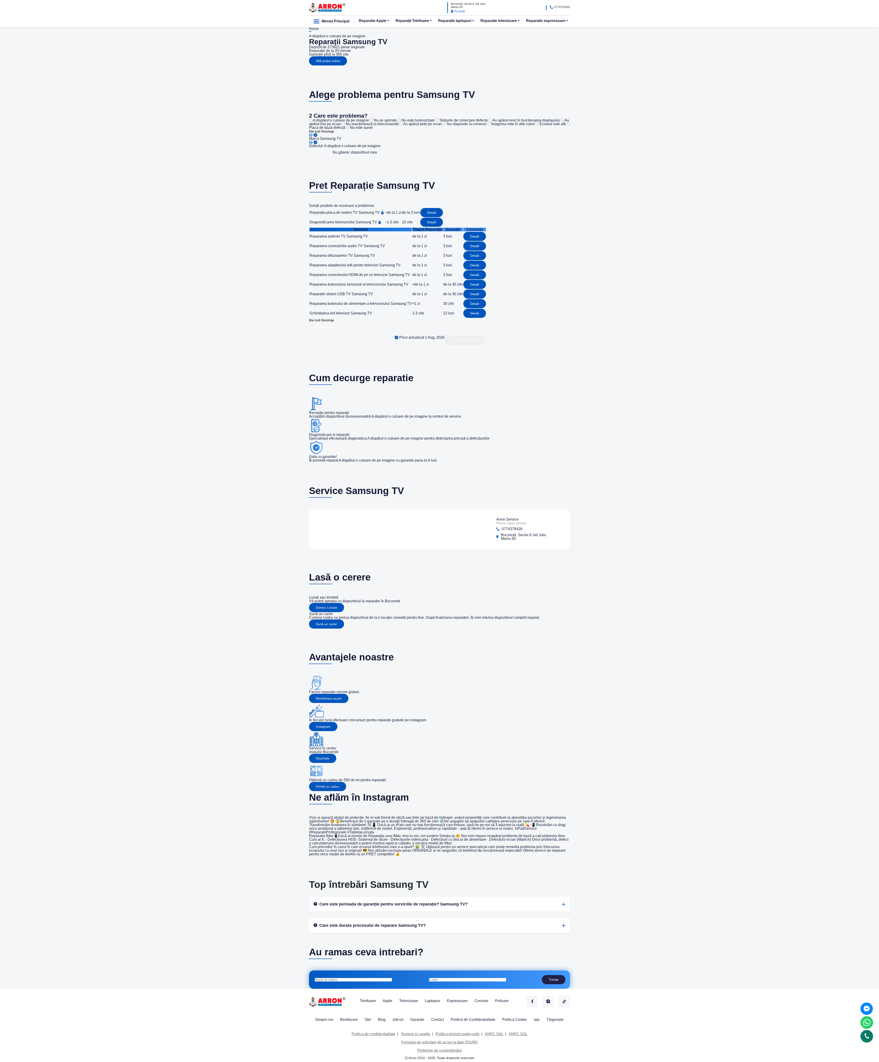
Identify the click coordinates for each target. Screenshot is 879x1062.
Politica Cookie (514, 1019)
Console (481, 1001)
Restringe (327, 131)
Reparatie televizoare (498, 21)
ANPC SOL (518, 1034)
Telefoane (368, 1001)
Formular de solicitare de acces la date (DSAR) (439, 1042)
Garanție (417, 1019)
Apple (387, 1001)
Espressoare (457, 1001)
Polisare (502, 1001)
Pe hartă (459, 11)
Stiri (368, 1019)
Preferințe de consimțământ (439, 1050)
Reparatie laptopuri (454, 21)
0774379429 (562, 7)
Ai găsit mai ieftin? (329, 326)
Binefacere (349, 1019)
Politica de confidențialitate (373, 1034)
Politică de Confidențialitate (473, 1019)
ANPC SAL (494, 1034)
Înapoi (320, 152)
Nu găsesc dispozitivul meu (355, 152)
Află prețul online (328, 61)
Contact (437, 1019)
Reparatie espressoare (545, 21)
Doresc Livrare (326, 607)
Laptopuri (432, 1001)
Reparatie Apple (372, 21)
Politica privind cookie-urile (458, 1034)
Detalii (431, 212)
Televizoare (408, 1001)
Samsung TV (330, 139)
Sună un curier (326, 624)
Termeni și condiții (415, 1034)
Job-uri (398, 1019)
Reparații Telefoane (412, 21)
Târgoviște (555, 1019)
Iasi (537, 1019)
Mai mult (314, 131)
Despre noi (324, 1019)
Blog (381, 1019)
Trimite (554, 979)
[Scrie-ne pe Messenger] (866, 1009)
